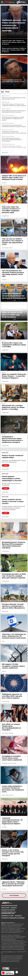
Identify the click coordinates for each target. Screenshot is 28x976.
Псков (7, 91)
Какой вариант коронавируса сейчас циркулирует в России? (12, 478)
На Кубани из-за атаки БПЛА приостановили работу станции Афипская (14, 132)
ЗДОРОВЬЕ (5, 492)
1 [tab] (12, 300)
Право (4, 671)
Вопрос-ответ (5, 452)
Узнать (5, 465)
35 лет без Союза (7, 247)
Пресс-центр (5, 908)
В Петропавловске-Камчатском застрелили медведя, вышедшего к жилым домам (12, 140)
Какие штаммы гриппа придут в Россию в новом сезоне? (12, 501)
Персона (5, 859)
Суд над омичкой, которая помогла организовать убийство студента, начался (14, 125)
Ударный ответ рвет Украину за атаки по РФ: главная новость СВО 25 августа (13, 42)
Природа (5, 611)
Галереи (4, 291)
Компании (5, 551)
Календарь (5, 581)
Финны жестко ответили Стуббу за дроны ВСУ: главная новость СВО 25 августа (14, 50)
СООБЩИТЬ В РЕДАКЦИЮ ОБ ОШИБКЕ (12, 918)
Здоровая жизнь (7, 733)
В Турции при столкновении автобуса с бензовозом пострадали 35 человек (13, 153)
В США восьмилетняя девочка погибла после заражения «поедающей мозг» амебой (13, 119)
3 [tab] (15, 300)
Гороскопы (5, 701)
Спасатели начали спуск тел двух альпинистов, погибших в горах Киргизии (14, 146)
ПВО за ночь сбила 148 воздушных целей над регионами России (13, 98)
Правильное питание (9, 763)
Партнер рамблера (14, 968)
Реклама (14, 908)
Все (2, 91)
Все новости (5, 154)
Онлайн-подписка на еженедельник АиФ (8, 912)
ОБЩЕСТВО (5, 215)
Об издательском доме (9, 905)
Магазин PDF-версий (8, 910)
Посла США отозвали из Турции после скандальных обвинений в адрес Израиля (14, 104)
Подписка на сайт (7, 915)
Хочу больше (14, 895)
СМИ (3, 641)
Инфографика (5, 307)
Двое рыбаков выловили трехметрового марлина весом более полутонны (13, 111)
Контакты (18, 915)
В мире (4, 182)
